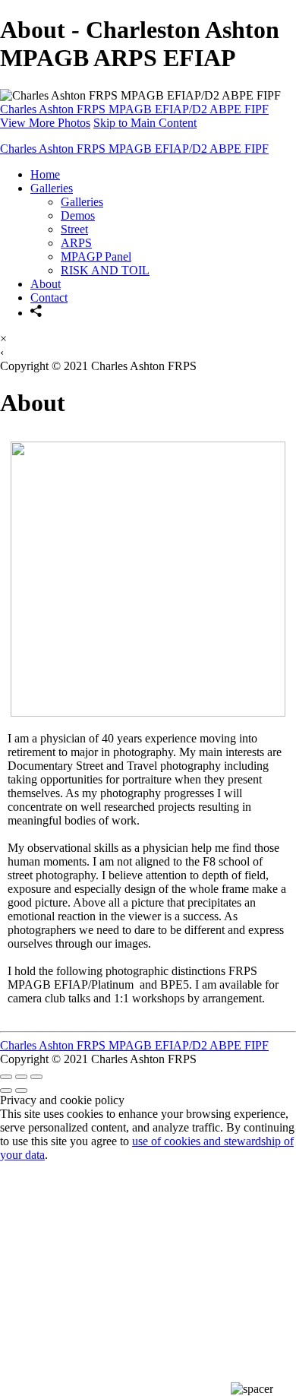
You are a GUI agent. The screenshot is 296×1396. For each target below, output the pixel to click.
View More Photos (45, 122)
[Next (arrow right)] (21, 1090)
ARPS (76, 242)
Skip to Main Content (145, 122)
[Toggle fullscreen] (21, 1077)
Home (45, 174)
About (45, 283)
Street (74, 229)
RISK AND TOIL (105, 270)
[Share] (36, 312)
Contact (49, 297)
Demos (78, 215)
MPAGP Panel (96, 256)
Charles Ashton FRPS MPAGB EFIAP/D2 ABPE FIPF (134, 109)
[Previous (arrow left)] (6, 1090)
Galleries (51, 188)
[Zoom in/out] (36, 1077)
